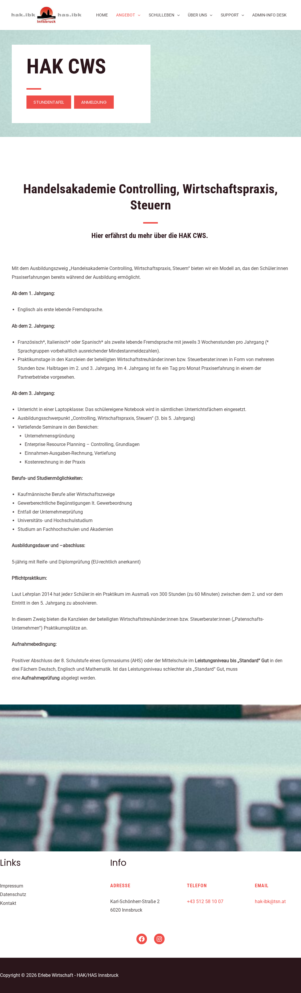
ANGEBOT (125, 15)
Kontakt (8, 903)
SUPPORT (230, 15)
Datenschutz (13, 894)
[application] (137, 15)
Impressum (11, 886)
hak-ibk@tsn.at (270, 901)
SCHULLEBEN (161, 15)
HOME (102, 15)
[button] (48, 102)
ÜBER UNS (197, 15)
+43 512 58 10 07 (205, 901)
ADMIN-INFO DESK (269, 15)
